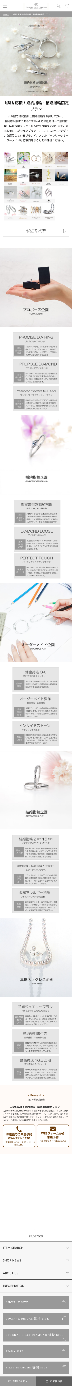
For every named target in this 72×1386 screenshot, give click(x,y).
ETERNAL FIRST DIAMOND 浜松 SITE (34, 1335)
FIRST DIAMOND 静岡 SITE (27, 1367)
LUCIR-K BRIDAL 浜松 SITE (27, 1318)
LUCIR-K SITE (17, 1302)
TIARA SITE (15, 1351)
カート (67, 6)
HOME (6, 14)
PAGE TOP (36, 1236)
